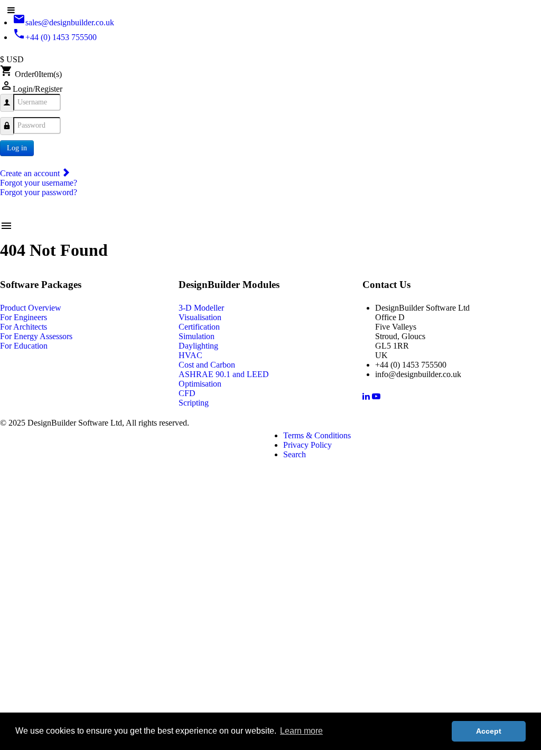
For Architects (23, 326)
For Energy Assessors (36, 336)
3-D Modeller (201, 307)
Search (294, 454)
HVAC (190, 355)
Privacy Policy (307, 444)
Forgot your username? (38, 182)
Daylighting (198, 345)
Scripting (194, 402)
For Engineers (23, 317)
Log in (17, 148)
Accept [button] (488, 731)
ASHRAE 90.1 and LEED (224, 374)
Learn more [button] (301, 730)
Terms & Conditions (317, 435)
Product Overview (30, 307)
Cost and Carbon (207, 364)
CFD (187, 393)
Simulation (196, 336)
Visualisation (200, 317)
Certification (199, 326)
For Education (24, 345)
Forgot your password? (38, 192)
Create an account (31, 173)
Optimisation (200, 383)
